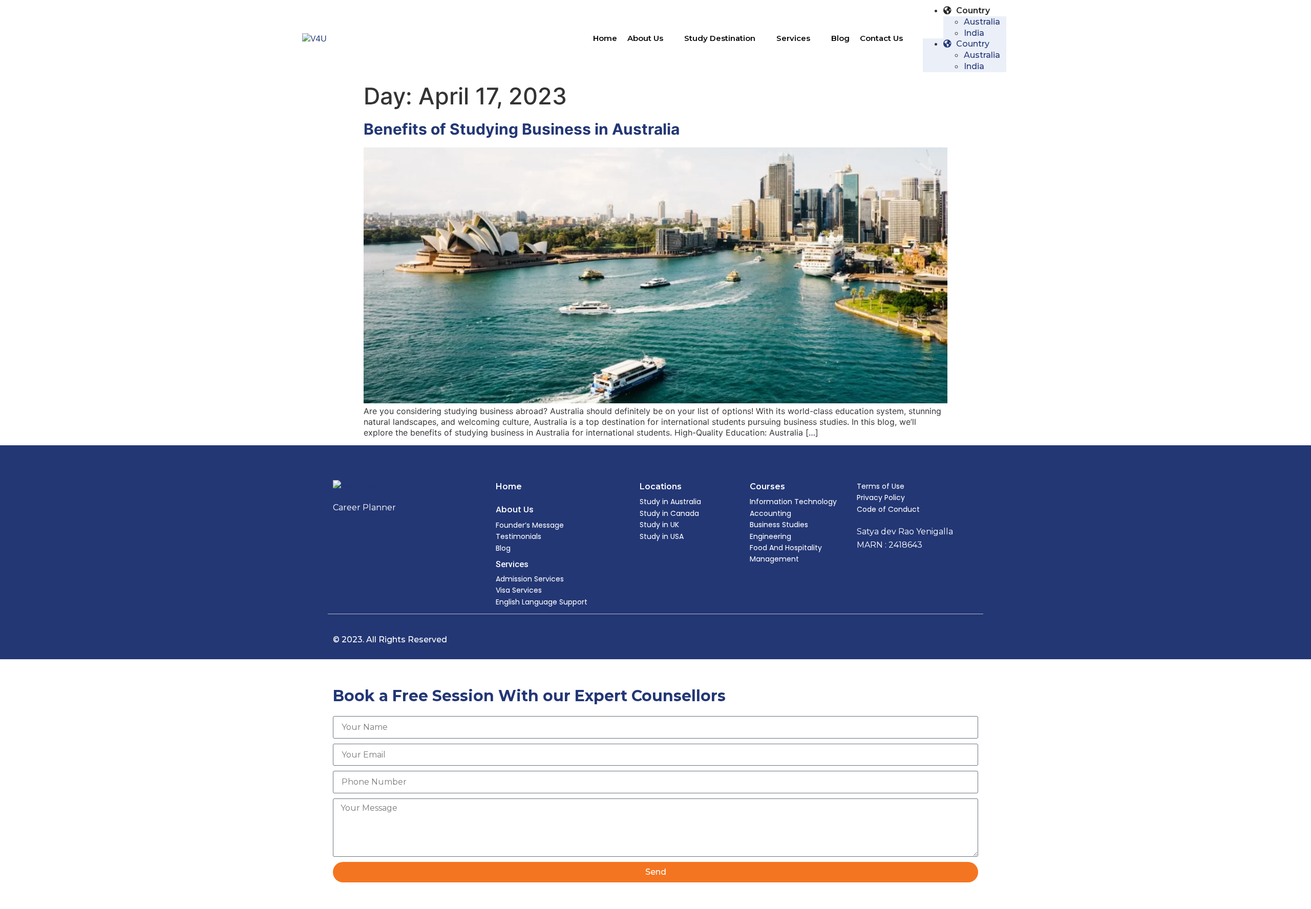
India (974, 33)
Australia (982, 22)
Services (793, 38)
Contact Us (881, 38)
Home (605, 38)
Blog (840, 38)
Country (972, 10)
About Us (645, 38)
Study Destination (719, 38)
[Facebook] (948, 639)
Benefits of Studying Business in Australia (522, 129)
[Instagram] (969, 639)
